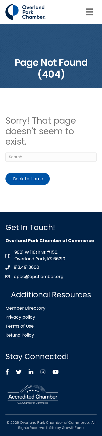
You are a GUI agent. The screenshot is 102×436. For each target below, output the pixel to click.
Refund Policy (19, 335)
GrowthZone (73, 427)
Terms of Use (19, 326)
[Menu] (89, 12)
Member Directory (25, 308)
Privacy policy (20, 317)
